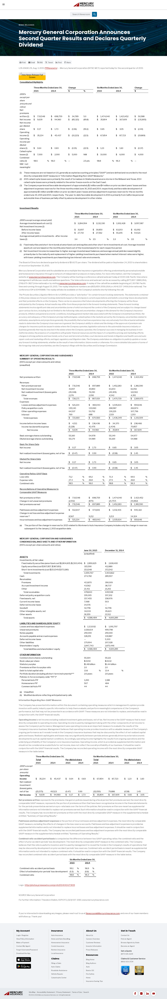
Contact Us (125, 935)
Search (86, 992)
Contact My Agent (23, 946)
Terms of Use (77, 992)
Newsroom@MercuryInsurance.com (103, 913)
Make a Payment (22, 943)
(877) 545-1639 (127, 954)
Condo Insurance (57, 946)
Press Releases (92, 950)
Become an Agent (128, 946)
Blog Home (90, 960)
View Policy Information (25, 939)
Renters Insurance (58, 950)
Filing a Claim (56, 963)
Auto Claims (55, 967)
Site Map (32, 992)
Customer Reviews (93, 943)
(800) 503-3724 (127, 962)
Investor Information (93, 946)
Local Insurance (57, 953)
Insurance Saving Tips (94, 981)
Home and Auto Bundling (60, 939)
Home (89, 978)
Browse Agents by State (130, 943)
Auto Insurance (57, 935)
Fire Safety (90, 974)
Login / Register (22, 935)
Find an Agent (126, 939)
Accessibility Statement (46, 992)
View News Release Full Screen (32, 76)
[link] (135, 993)
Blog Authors (91, 963)
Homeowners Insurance (60, 943)
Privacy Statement (63, 992)
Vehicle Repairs (57, 974)
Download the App (23, 953)
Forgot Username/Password (27, 950)
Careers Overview (93, 939)
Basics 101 (90, 970)
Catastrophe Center (59, 978)
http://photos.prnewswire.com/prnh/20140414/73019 (50, 885)
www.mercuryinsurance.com (42, 277)
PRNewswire (51, 68)
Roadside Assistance (59, 970)
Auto (89, 967)
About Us (89, 935)
